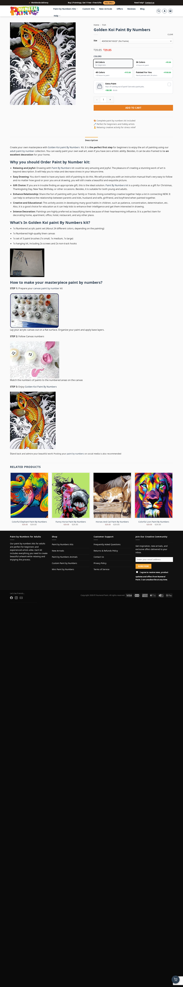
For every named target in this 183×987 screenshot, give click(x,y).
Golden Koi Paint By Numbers (41, 386)
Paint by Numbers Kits (64, 8)
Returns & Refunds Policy (106, 550)
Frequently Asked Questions (107, 544)
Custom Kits (88, 8)
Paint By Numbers (61, 168)
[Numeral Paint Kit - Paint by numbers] (28, 11)
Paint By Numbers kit (117, 185)
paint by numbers (84, 282)
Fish (104, 25)
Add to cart (133, 107)
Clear (170, 34)
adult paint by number (22, 151)
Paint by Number (67, 162)
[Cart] (170, 11)
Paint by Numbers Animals (64, 556)
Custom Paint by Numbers (64, 563)
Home (96, 25)
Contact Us (99, 556)
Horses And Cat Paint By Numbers (112, 522)
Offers (120, 8)
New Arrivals (105, 8)
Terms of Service (101, 569)
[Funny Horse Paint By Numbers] (70, 495)
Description (91, 140)
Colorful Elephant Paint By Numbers (29, 522)
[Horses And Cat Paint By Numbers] (112, 495)
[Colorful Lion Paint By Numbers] (153, 495)
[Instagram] (16, 598)
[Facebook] (11, 598)
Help (56, 15)
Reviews (131, 8)
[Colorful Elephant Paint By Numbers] (29, 495)
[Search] (158, 11)
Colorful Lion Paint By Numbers (153, 522)
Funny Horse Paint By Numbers (71, 522)
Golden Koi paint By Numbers (64, 147)
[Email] (21, 598)
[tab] (91, 140)
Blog (142, 8)
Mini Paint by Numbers (63, 569)
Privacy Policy (100, 563)
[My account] (164, 11)
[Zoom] (14, 101)
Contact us (149, 3)
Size (95, 41)
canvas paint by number (46, 288)
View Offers (109, 3)
